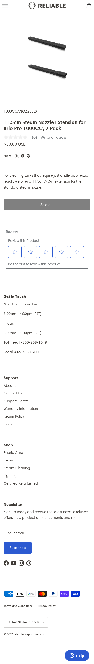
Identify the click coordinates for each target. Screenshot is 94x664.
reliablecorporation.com (30, 634)
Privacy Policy (47, 605)
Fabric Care (13, 452)
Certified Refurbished (21, 483)
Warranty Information (21, 408)
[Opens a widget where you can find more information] (76, 656)
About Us (11, 385)
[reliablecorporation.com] (46, 5)
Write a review (53, 137)
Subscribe (18, 547)
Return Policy (14, 416)
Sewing (9, 460)
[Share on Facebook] (22, 156)
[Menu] (5, 6)
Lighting (10, 475)
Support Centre (16, 401)
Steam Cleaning (17, 468)
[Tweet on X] (17, 156)
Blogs (8, 424)
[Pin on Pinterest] (28, 156)
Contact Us (13, 393)
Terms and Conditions (18, 605)
